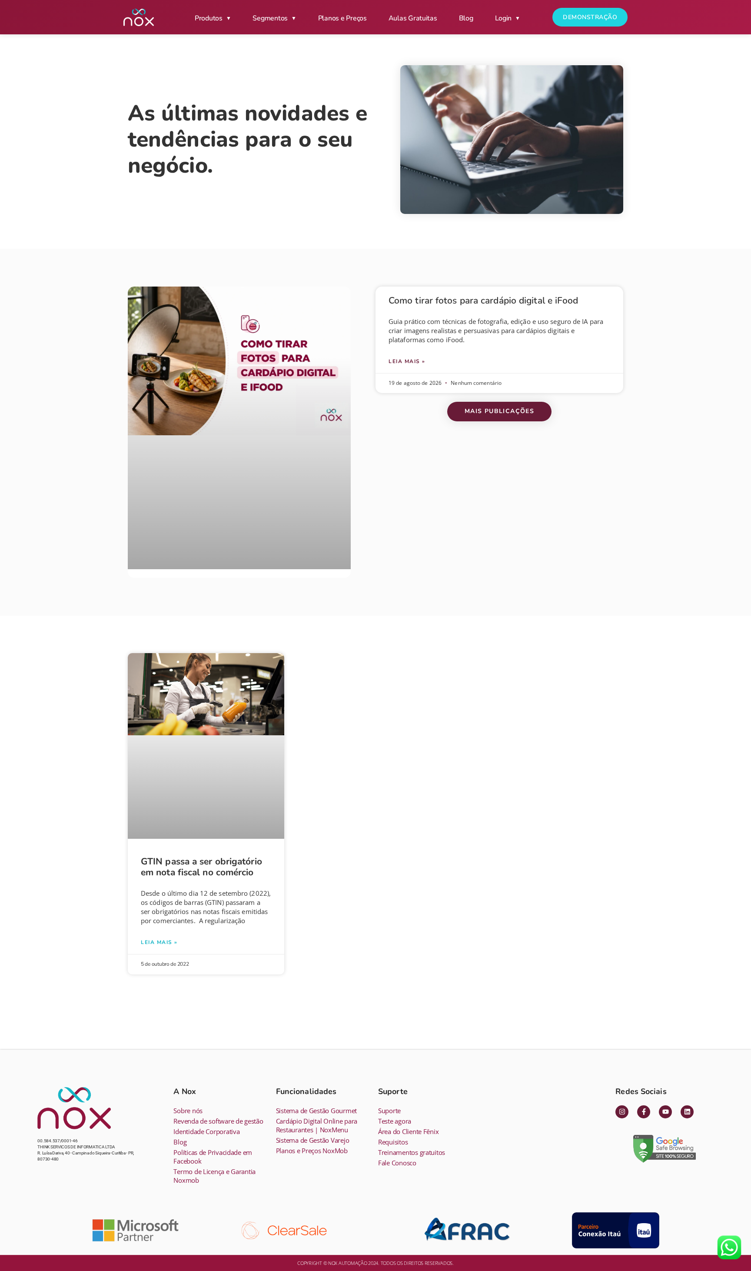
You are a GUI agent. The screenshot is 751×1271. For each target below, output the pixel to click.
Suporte (389, 1110)
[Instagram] (621, 1111)
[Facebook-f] (643, 1111)
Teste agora (394, 1121)
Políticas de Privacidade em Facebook (212, 1156)
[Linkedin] (687, 1111)
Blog (466, 18)
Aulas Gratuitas (413, 18)
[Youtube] (665, 1111)
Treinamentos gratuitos (411, 1152)
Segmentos (270, 18)
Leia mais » (407, 361)
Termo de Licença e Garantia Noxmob (214, 1175)
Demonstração (590, 17)
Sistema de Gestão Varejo (312, 1140)
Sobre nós (188, 1110)
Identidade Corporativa (206, 1131)
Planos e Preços (342, 18)
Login (503, 18)
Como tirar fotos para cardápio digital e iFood (483, 300)
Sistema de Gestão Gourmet (316, 1110)
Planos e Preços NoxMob (312, 1150)
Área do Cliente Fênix (408, 1131)
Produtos (209, 18)
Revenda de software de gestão (218, 1121)
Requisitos (393, 1142)
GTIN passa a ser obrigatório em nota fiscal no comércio (201, 866)
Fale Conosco (397, 1162)
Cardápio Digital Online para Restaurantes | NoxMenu (316, 1125)
